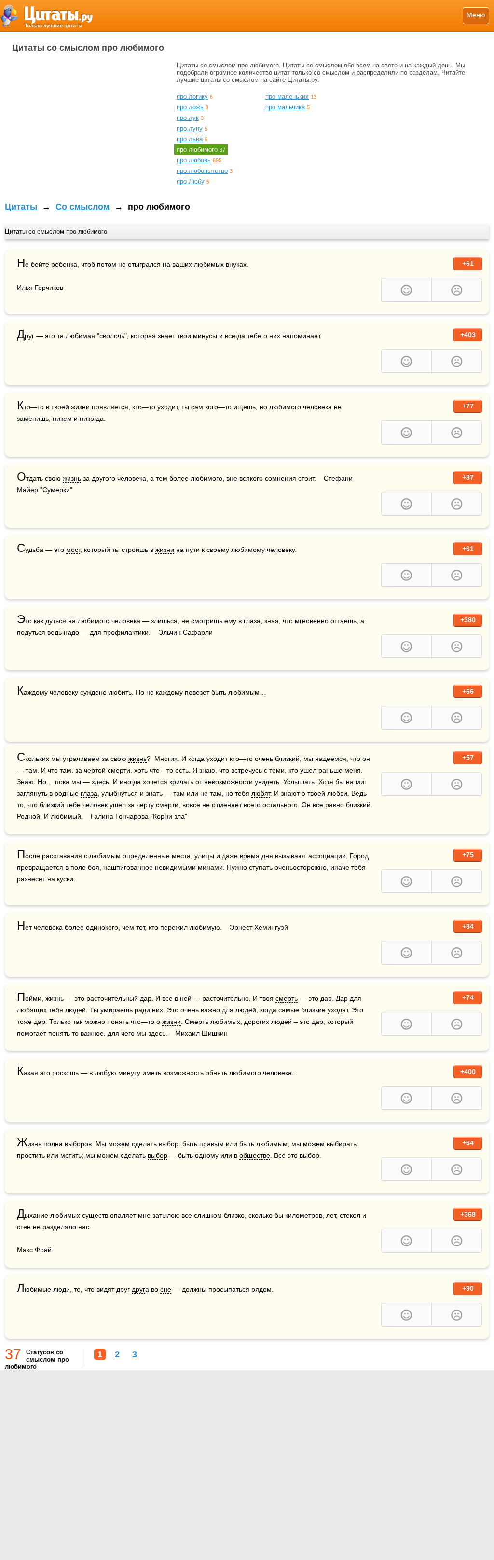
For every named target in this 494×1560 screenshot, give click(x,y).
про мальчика (285, 107)
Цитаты (21, 206)
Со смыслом (82, 206)
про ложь (190, 107)
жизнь (72, 478)
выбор (157, 1155)
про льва (190, 139)
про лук (188, 117)
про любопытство (202, 170)
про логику (192, 96)
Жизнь (29, 1144)
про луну (190, 128)
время (250, 856)
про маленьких (287, 96)
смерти (119, 770)
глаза (252, 621)
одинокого (102, 927)
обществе (254, 1155)
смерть (286, 998)
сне (165, 1289)
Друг (25, 336)
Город (359, 856)
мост (73, 549)
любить (120, 692)
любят (260, 793)
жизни (80, 407)
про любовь (194, 160)
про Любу (191, 181)
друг (138, 1289)
